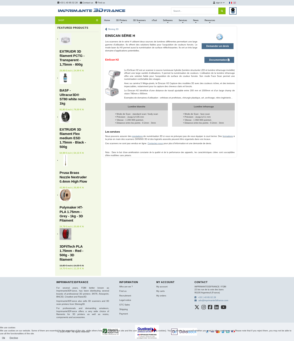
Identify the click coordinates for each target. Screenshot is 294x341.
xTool (154, 20)
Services (183, 20)
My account (162, 286)
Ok (3, 338)
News (195, 20)
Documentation (218, 60)
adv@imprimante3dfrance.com (212, 300)
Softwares (168, 20)
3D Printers (121, 20)
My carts (160, 291)
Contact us (88, 2)
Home (107, 20)
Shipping (123, 309)
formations (228, 136)
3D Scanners (139, 20)
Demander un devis (217, 46)
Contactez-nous (155, 143)
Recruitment (125, 295)
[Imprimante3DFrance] (91, 11)
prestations (137, 136)
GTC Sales (124, 304)
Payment (123, 313)
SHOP (61, 20)
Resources (210, 20)
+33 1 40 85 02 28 (68, 2)
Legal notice (125, 300)
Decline (14, 338)
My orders (161, 295)
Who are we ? (126, 286)
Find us (101, 2)
